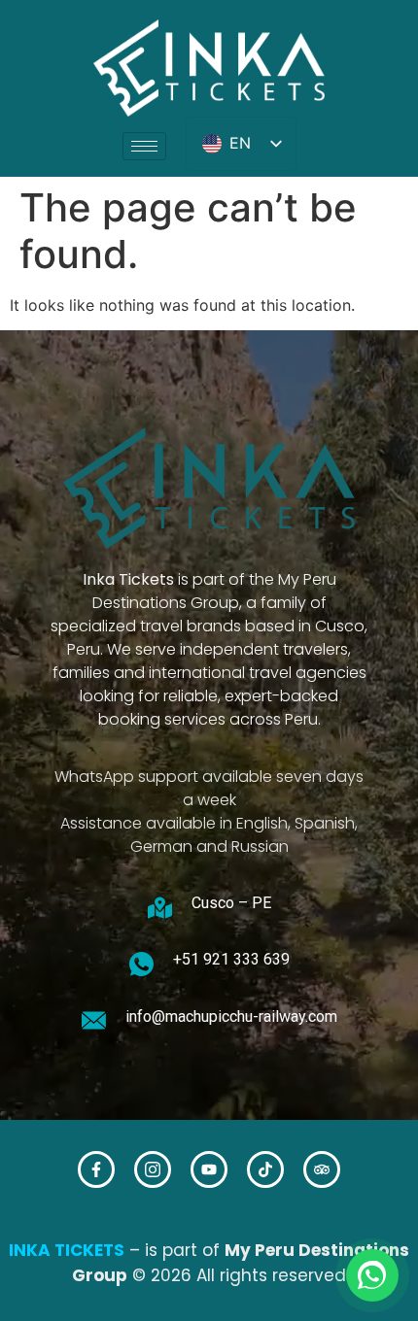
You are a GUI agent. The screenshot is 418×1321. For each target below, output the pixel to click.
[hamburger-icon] (144, 146)
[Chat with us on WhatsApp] (372, 1275)
